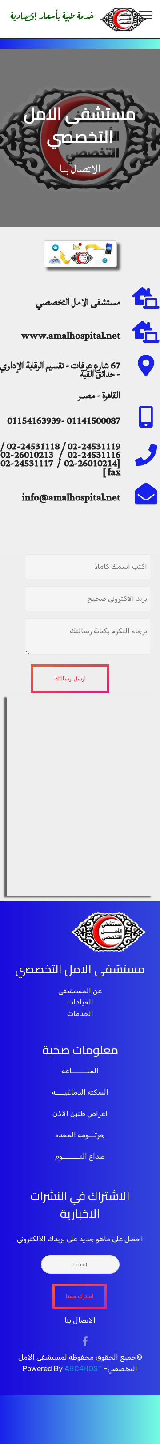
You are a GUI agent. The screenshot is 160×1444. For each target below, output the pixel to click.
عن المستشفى (80, 991)
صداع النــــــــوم (80, 1156)
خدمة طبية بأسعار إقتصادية (52, 14)
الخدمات (80, 1013)
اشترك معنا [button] (79, 1296)
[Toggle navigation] (146, 15)
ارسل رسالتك (70, 679)
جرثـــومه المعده (80, 1135)
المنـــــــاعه (80, 1071)
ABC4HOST (83, 1368)
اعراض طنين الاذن (80, 1113)
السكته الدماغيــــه (80, 1092)
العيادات (80, 1002)
